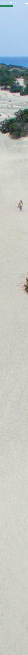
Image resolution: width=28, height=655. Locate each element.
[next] (26, 327)
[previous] (2, 327)
